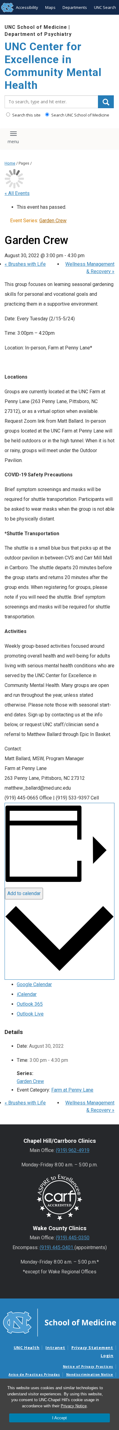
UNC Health (27, 1347)
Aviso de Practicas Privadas (34, 1374)
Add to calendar (24, 893)
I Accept (59, 1418)
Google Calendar (34, 984)
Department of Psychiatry (38, 34)
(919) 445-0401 (57, 1247)
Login (107, 1355)
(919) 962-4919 (72, 1150)
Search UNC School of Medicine (79, 115)
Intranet (55, 1347)
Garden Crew (30, 1081)
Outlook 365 (30, 1004)
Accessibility (27, 7)
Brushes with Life (25, 264)
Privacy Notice (74, 1406)
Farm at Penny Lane (72, 1090)
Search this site (26, 115)
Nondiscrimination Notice (89, 1374)
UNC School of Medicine (36, 27)
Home (10, 163)
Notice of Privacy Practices (88, 1366)
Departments (75, 7)
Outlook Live (30, 1014)
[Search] (106, 101)
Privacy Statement (92, 1347)
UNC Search (105, 7)
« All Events (17, 193)
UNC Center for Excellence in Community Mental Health (53, 66)
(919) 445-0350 (72, 1238)
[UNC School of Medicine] (59, 1322)
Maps (50, 7)
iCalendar (27, 994)
